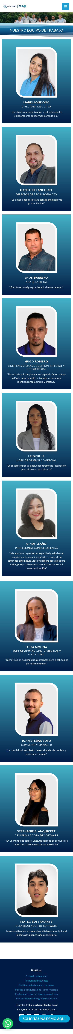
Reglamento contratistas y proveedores (36, 994)
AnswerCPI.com (47, 1009)
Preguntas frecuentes (36, 980)
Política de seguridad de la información (36, 989)
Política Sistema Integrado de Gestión (36, 998)
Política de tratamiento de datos (36, 984)
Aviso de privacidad (36, 975)
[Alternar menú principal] (65, 6)
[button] (7, 1023)
